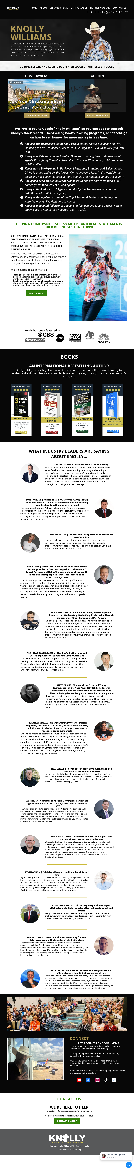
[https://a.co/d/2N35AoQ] (113, 410)
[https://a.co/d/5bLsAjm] (21, 410)
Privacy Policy (75, 1149)
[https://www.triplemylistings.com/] (82, 410)
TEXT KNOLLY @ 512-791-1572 (107, 12)
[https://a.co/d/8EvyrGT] (52, 410)
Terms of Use (63, 1149)
